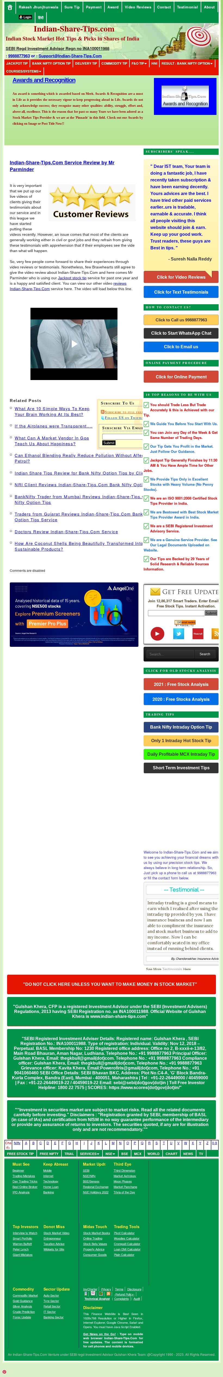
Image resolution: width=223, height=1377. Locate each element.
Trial (69, 1153)
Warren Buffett (22, 1243)
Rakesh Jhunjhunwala (38, 7)
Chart (171, 1153)
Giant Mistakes (23, 1254)
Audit (137, 1298)
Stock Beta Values (95, 1243)
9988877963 (19, 56)
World (153, 1153)
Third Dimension (124, 1170)
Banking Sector (54, 1317)
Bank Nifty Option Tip (51, 63)
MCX (137, 1153)
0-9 (214, 1142)
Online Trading (92, 1238)
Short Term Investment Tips (181, 768)
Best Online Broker (25, 1186)
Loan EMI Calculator (127, 1249)
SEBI (86, 1170)
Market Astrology (125, 1176)
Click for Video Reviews (181, 277)
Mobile (47, 1170)
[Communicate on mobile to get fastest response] (86, 1294)
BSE (124, 1153)
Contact (164, 7)
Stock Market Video (56, 1233)
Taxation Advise (54, 1243)
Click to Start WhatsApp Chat (181, 333)
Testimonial (187, 7)
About (209, 7)
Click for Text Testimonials (181, 292)
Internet (48, 1176)
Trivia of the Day (124, 1192)
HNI (154, 63)
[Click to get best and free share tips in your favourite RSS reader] (108, 1294)
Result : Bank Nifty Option (186, 63)
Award (113, 7)
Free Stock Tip (20, 1153)
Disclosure (134, 1289)
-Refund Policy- (124, 1294)
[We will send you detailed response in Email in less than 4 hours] (93, 1294)
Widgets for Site (54, 1249)
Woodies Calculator (127, 1238)
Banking (48, 1192)
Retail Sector (52, 1306)
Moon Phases (123, 1181)
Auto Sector (51, 1295)
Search (205, 654)
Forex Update (22, 1317)
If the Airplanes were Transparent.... (54, 426)
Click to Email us (181, 346)
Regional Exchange (96, 1186)
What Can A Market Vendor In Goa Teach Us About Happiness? (52, 440)
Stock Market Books (96, 1233)
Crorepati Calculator (127, 1243)
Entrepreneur (52, 1238)
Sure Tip (72, 7)
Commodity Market (25, 1295)
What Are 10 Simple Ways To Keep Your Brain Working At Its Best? (52, 411)
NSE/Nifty (89, 1176)
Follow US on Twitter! (125, 418)
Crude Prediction (24, 1311)
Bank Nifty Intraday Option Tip (181, 727)
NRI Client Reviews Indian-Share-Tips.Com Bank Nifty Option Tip (85, 484)
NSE (109, 1153)
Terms (119, 1289)
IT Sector (50, 1311)
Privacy (106, 1289)
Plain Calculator (124, 1254)
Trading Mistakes (24, 1176)
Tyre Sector (51, 1300)
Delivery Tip (86, 63)
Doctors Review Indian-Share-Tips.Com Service (66, 531)
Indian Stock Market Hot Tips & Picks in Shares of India (72, 38)
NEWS (188, 1153)
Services (88, 1153)
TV (201, 1153)
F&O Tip (138, 63)
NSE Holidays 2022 (96, 1192)
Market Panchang (125, 1186)
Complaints (121, 1298)
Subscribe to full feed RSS (128, 412)
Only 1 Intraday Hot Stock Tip (181, 740)
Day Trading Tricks (25, 1181)
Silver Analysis (22, 1306)
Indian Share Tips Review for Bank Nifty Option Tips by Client (81, 473)
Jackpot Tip (17, 63)
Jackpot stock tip (72, 278)
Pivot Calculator (124, 1233)
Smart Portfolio (22, 1238)
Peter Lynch (21, 1249)
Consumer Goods (95, 1254)
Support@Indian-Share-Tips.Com (70, 56)
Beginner (18, 1170)
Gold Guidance (23, 1300)
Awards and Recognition (44, 80)
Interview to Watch (25, 1233)
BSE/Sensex (91, 1181)
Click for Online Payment (181, 377)
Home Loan (50, 1186)
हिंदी (41, 17)
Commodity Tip (114, 63)
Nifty (17, 1142)
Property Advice (93, 1249)
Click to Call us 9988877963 (181, 320)
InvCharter (90, 1289)
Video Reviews (138, 7)
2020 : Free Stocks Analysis (181, 699)
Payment (94, 7)
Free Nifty (49, 1153)
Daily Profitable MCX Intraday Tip (181, 754)
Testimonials (172, 969)
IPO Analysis (21, 1192)
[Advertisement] (181, 810)
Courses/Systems (22, 71)
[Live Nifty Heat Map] (101, 1294)
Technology (50, 1181)
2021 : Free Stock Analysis (181, 684)
